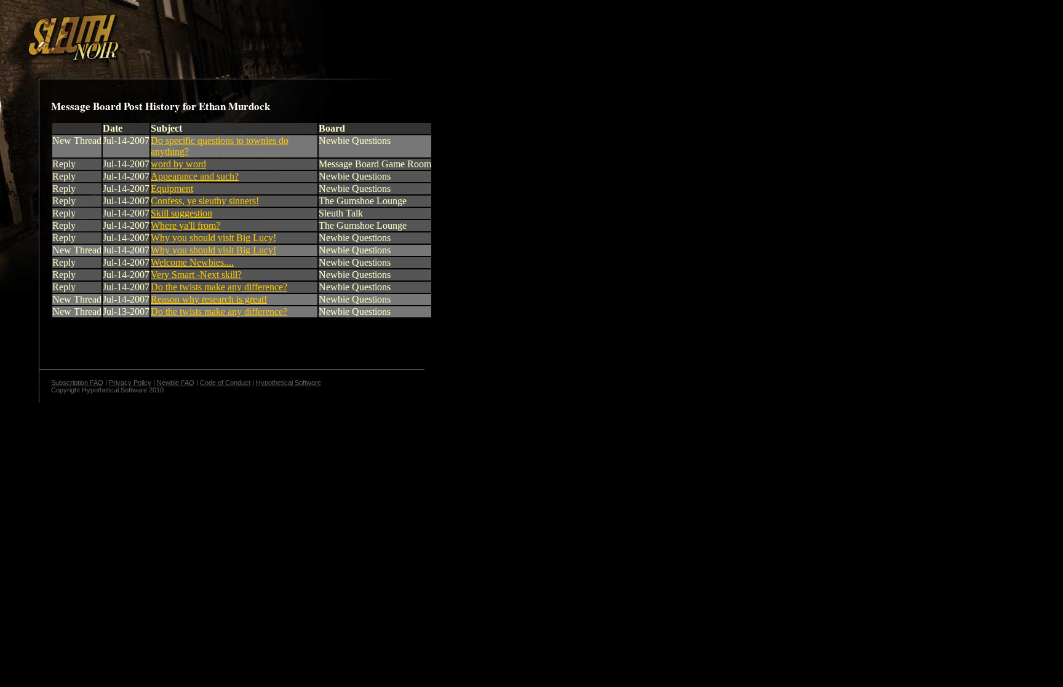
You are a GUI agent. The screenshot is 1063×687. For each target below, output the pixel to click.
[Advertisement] (213, 32)
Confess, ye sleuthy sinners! (205, 201)
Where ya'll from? (185, 225)
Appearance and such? (195, 176)
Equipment (172, 188)
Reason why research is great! (209, 299)
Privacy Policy (130, 382)
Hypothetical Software (288, 382)
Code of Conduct (225, 382)
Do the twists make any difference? (219, 287)
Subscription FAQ (77, 382)
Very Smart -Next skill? (196, 274)
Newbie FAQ (175, 382)
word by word (178, 164)
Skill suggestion (181, 213)
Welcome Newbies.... (192, 262)
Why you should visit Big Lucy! (213, 237)
